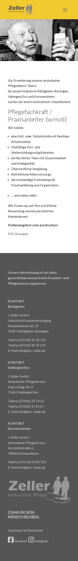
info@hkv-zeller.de (31, 350)
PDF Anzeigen (18, 234)
